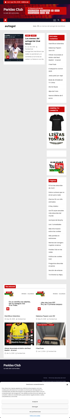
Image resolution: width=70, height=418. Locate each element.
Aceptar (35, 402)
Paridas (57, 10)
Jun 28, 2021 (31, 47)
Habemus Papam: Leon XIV (45, 316)
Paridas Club (13, 9)
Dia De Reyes (53, 87)
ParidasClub (21, 319)
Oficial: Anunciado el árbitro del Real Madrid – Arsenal (56, 57)
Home (45, 378)
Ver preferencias (35, 412)
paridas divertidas (33, 10)
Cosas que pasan (42, 325)
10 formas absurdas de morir (57, 378)
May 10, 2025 (42, 319)
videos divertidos (45, 10)
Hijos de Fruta (53, 91)
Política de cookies (35, 415)
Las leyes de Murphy (56, 220)
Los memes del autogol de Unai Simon (32, 41)
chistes (42, 13)
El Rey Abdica (53, 206)
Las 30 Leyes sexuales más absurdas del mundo (56, 213)
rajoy (47, 13)
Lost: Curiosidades (55, 224)
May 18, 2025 (11, 319)
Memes (27, 35)
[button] (67, 384)
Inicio (34, 26)
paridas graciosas (33, 13)
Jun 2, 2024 (42, 351)
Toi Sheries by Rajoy (56, 275)
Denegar (35, 407)
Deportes (9, 325)
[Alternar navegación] (54, 20)
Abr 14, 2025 (11, 353)
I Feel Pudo (52, 64)
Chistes (9, 292)
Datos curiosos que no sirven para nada (54, 381)
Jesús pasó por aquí (56, 76)
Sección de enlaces (55, 270)
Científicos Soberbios (56, 44)
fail (52, 10)
